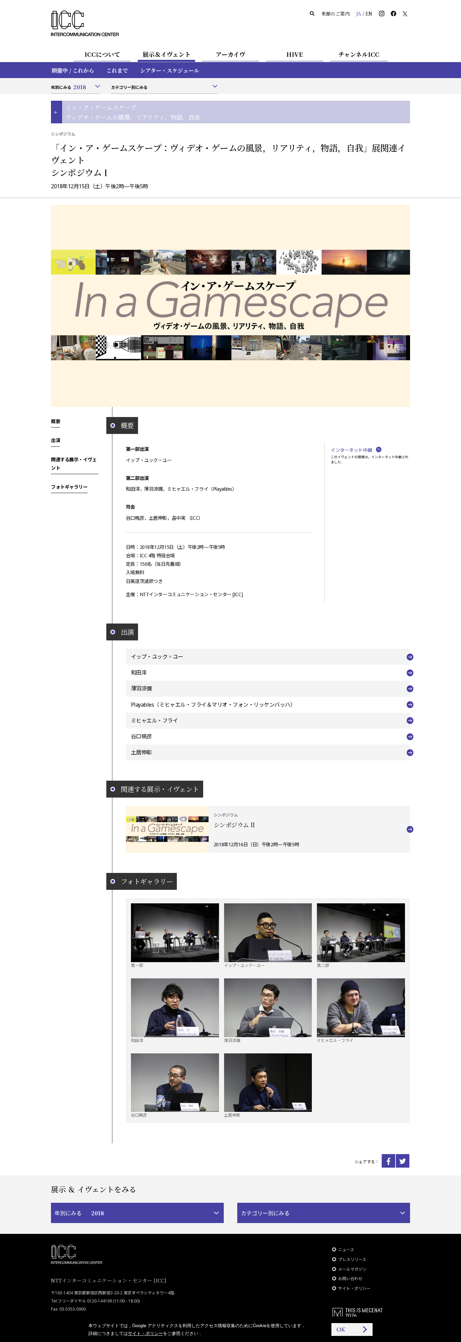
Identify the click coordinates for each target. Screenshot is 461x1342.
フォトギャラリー (69, 486)
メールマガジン (352, 1269)
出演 (55, 440)
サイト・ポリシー (354, 1288)
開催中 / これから (73, 70)
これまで (117, 70)
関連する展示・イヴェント (74, 463)
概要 (55, 421)
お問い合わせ (350, 1279)
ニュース (346, 1249)
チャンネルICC (358, 54)
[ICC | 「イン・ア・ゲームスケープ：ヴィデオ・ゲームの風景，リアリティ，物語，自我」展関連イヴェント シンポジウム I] (388, 1161)
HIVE (295, 54)
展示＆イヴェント (166, 54)
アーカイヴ (230, 54)
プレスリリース (352, 1259)
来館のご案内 (335, 13)
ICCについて (102, 54)
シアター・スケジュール (169, 70)
